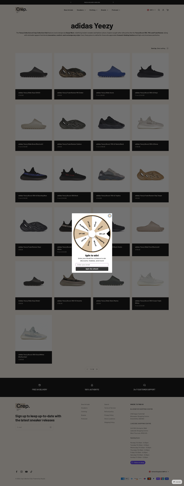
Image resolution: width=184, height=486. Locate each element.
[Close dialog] (109, 215)
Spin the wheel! (92, 269)
